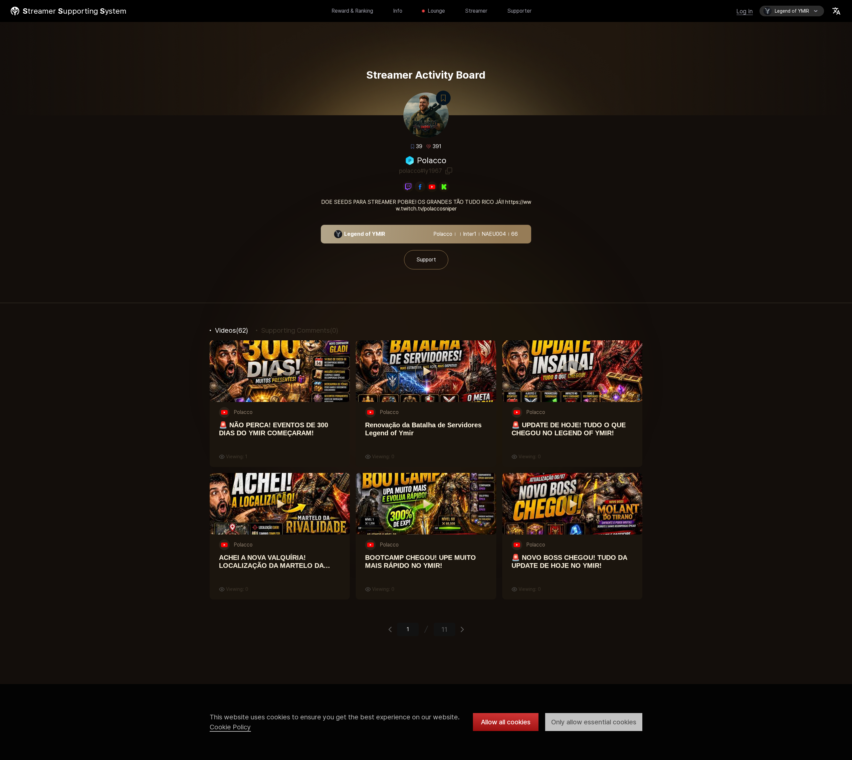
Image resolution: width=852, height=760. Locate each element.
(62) (231, 330)
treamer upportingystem (74, 11)
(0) (299, 330)
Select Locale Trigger (836, 11)
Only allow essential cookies (593, 722)
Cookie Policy (230, 727)
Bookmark (443, 98)
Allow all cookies (506, 722)
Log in (745, 11)
